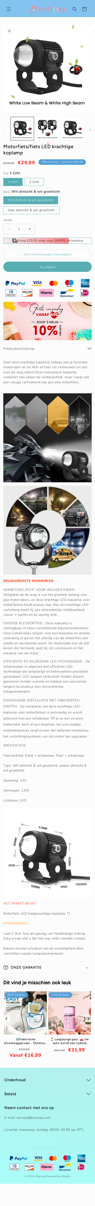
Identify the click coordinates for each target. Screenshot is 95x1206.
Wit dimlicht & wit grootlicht (30, 200)
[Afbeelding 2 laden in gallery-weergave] (47, 128)
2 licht (34, 182)
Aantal (7, 220)
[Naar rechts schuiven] (90, 130)
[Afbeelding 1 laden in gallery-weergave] (22, 128)
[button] (9, 9)
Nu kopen (47, 267)
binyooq (40, 1176)
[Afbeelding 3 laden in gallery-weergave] (72, 128)
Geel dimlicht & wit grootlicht (31, 210)
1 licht (13, 182)
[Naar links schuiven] (5, 130)
